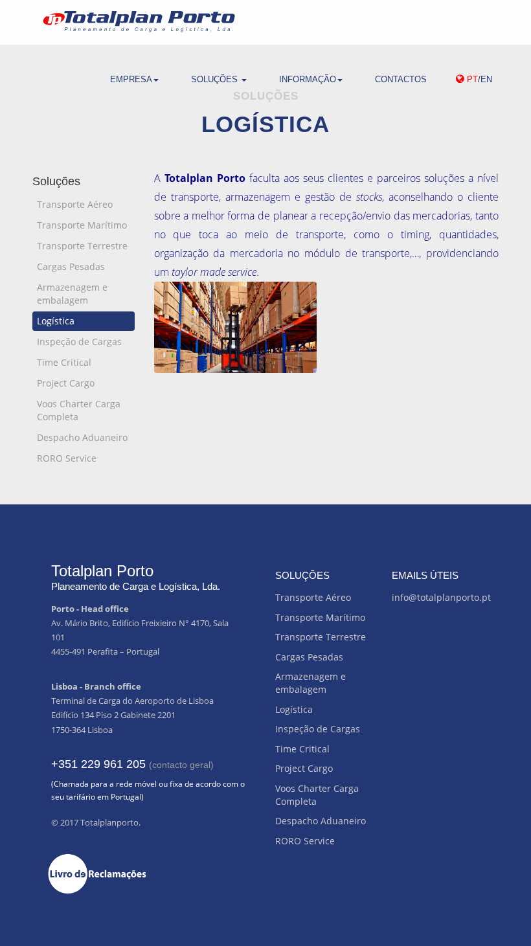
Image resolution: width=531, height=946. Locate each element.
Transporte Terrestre (82, 246)
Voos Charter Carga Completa (78, 410)
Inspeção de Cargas (79, 341)
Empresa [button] (131, 79)
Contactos (401, 79)
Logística (55, 321)
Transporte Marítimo (82, 225)
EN (486, 79)
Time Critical (64, 362)
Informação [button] (307, 79)
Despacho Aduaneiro (82, 437)
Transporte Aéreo (75, 204)
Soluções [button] (215, 79)
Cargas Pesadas (71, 266)
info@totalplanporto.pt (441, 597)
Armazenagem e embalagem (72, 293)
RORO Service (66, 458)
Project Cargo (66, 383)
